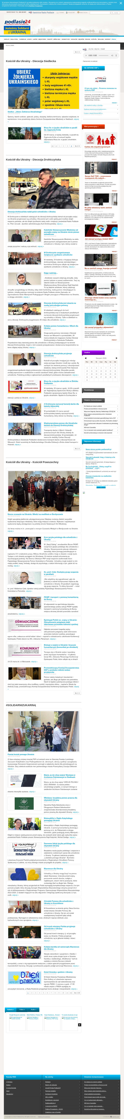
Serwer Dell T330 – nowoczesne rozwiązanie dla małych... (98, 177)
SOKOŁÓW (74, 39)
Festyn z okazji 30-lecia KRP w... (93, 113)
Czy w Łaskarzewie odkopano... (93, 1100)
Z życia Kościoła (11, 1088)
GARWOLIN (22, 39)
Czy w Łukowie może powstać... (93, 1106)
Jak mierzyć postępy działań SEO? (99, 239)
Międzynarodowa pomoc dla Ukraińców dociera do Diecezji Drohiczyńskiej (60, 424)
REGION (87, 39)
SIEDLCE (6, 39)
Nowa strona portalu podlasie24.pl (98, 449)
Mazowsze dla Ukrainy (53, 869)
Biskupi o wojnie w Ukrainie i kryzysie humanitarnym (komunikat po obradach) (61, 646)
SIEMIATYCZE (66, 39)
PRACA (114, 39)
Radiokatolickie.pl (50, 1103)
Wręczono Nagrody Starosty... (93, 1088)
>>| (71, 993)
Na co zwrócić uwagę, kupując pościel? (101, 268)
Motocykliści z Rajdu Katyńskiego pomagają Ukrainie (58, 819)
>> (67, 993)
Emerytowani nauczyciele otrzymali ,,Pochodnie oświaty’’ (100, 421)
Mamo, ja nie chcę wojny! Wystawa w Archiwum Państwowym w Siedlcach (59, 776)
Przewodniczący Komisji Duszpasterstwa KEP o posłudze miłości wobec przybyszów (61, 670)
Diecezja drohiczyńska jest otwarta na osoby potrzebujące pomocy (60, 304)
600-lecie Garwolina (90, 427)
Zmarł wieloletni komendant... (92, 1094)
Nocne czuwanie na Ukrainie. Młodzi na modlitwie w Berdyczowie (35, 514)
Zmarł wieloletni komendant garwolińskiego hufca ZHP (100, 418)
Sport (7, 1091)
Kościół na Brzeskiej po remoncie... (94, 1109)
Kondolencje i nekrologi (52, 1100)
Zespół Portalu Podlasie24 (53, 1088)
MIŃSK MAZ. (57, 39)
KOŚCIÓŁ (94, 39)
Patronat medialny (50, 1091)
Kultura (8, 1085)
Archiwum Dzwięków (51, 1094)
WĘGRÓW (81, 39)
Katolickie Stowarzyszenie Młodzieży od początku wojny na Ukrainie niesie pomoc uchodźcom (61, 232)
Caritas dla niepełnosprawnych (97, 147)
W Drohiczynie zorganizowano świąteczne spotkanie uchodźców (58, 254)
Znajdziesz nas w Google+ (53, 1112)
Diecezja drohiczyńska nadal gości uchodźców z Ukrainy (32, 212)
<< (56, 146)
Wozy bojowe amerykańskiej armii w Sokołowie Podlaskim (98, 415)
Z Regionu (9, 1082)
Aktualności (9, 1094)
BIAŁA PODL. (14, 39)
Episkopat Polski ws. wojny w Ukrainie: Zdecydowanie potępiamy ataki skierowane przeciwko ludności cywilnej (61, 622)
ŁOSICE (29, 39)
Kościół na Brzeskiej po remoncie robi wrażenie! (98, 433)
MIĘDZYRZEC (42, 39)
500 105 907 (22, 12)
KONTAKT (108, 39)
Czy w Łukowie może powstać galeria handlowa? (98, 430)
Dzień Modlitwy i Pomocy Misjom (35, 1015)
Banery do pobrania (51, 1085)
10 (63, 993)
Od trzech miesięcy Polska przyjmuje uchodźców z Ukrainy (59, 927)
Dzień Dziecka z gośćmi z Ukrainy (58, 972)
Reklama (47, 1082)
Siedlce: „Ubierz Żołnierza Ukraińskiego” (25, 112)
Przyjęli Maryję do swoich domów (18, 1015)
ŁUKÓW (35, 39)
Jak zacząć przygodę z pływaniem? (99, 327)
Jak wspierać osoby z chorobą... (93, 105)
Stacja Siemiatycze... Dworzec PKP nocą (54, 1015)
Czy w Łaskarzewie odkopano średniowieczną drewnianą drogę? (101, 424)
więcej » (47, 142)
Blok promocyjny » (91, 126)
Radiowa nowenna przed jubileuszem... (95, 109)
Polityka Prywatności (44, 1116)
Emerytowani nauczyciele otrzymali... (95, 1097)
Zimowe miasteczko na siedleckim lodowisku (99, 477)
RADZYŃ (49, 39)
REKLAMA (101, 39)
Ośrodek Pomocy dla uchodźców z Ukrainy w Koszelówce (58, 902)
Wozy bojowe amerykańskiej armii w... (95, 1091)
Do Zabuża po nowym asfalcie (93, 406)
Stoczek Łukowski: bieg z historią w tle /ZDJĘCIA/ (100, 458)
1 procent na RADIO (51, 1106)
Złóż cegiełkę (49, 1097)
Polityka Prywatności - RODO (54, 1109)
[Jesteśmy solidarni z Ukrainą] (17, 30)
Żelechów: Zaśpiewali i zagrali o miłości (101, 485)
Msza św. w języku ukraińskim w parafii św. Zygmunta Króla (60, 129)
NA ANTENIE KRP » (91, 68)
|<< (53, 146)
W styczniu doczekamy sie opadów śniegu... (73, 1015)
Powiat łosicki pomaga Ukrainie (21, 754)
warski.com (115, 1116)
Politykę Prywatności (36, 6)
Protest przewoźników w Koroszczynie (95, 409)
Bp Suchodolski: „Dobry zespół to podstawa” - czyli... (98, 467)
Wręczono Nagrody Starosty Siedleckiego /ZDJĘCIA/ (99, 411)
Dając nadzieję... (51, 273)
